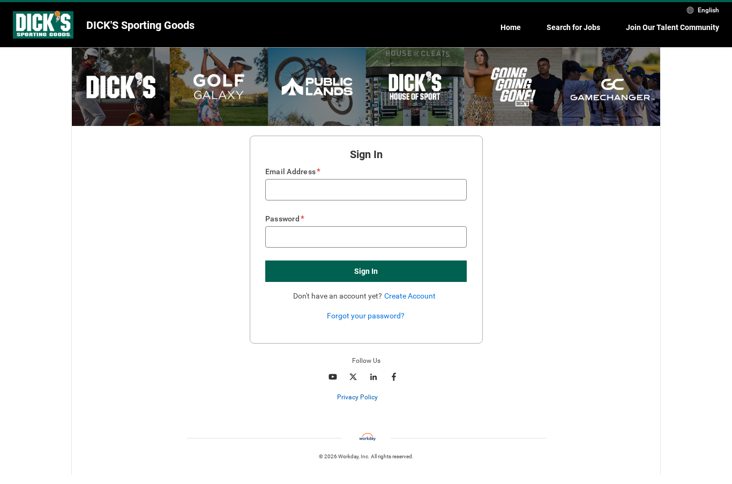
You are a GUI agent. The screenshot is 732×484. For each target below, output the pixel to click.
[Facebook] (393, 376)
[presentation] (366, 397)
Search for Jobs (573, 27)
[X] (353, 376)
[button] (366, 271)
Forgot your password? (366, 315)
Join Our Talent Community (672, 27)
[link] (383, 397)
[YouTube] (332, 376)
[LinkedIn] (373, 376)
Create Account (410, 296)
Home (511, 27)
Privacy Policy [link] (357, 397)
